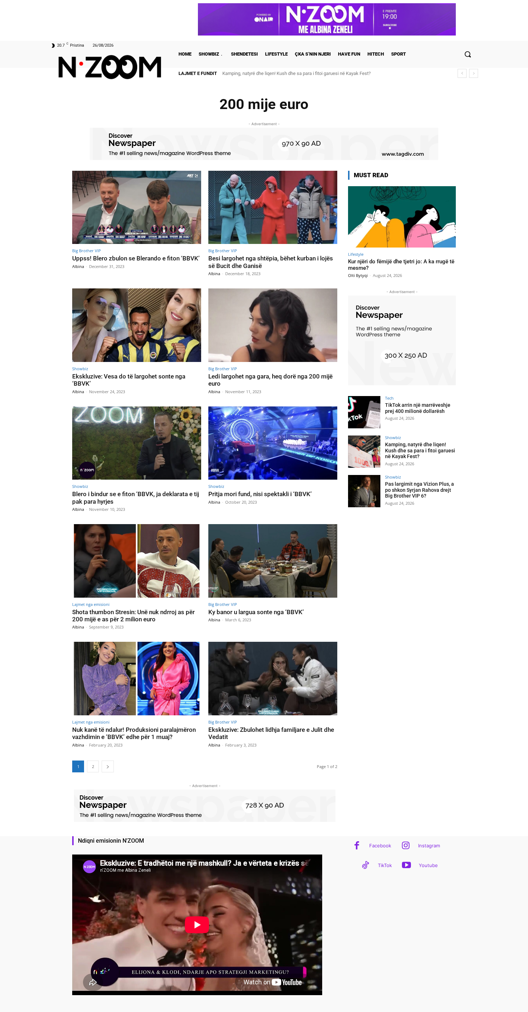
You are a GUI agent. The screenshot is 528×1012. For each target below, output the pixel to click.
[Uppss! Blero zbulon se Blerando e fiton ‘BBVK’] (136, 207)
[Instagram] (406, 846)
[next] (473, 73)
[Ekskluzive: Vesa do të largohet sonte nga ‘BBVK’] (136, 325)
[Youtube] (406, 866)
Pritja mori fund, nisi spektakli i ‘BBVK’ (260, 494)
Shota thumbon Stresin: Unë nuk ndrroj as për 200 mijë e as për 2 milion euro (133, 615)
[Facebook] (357, 846)
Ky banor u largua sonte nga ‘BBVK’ (256, 612)
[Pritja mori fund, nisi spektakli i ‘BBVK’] (272, 443)
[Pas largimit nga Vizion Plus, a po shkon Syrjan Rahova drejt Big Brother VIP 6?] (364, 491)
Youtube (428, 865)
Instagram (429, 845)
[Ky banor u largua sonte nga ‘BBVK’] (272, 561)
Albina (78, 266)
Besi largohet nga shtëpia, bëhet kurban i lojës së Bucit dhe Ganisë (270, 262)
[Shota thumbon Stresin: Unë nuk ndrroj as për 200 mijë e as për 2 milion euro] (136, 561)
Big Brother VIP (86, 251)
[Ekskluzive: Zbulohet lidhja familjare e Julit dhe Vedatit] (272, 678)
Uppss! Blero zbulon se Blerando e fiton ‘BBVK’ (136, 258)
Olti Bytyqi (358, 275)
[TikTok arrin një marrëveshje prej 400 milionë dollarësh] (364, 412)
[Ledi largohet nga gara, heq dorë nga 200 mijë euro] (272, 325)
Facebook (380, 845)
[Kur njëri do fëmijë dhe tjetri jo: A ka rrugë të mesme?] (402, 217)
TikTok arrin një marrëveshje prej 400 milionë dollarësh (417, 408)
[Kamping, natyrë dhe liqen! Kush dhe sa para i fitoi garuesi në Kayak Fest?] (364, 452)
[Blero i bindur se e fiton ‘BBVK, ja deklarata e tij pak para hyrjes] (136, 443)
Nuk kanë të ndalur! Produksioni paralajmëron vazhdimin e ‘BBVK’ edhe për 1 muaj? (134, 733)
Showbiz (80, 369)
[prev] (462, 73)
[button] (467, 54)
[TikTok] (365, 866)
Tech (389, 398)
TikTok (385, 865)
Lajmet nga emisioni (91, 604)
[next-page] (108, 766)
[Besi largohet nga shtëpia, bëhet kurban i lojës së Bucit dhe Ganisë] (272, 207)
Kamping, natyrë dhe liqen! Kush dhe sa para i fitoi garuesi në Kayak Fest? (420, 451)
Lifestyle (355, 254)
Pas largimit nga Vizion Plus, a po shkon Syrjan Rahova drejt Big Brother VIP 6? (301, 73)
